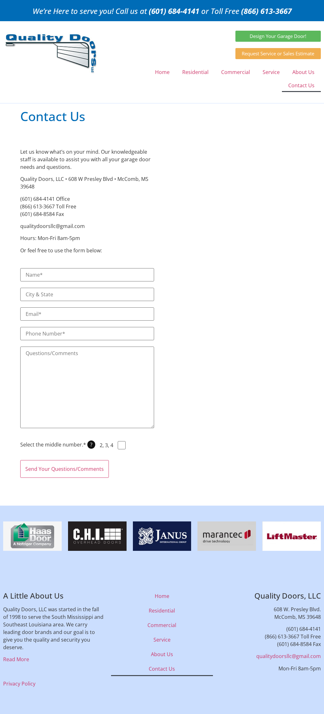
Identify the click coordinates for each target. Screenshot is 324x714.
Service (271, 72)
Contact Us (301, 85)
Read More (16, 659)
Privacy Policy (19, 683)
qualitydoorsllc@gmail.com (288, 656)
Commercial (235, 72)
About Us (303, 72)
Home (162, 72)
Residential (195, 72)
